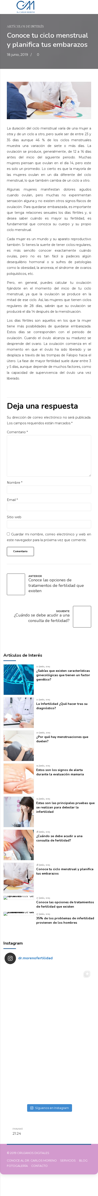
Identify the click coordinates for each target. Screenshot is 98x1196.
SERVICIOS (68, 1160)
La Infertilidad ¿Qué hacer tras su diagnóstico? (62, 706)
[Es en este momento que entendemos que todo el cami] (71, 1079)
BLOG (83, 1160)
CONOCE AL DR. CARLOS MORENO (32, 1160)
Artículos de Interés (25, 26)
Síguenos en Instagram (52, 1108)
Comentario (17, 432)
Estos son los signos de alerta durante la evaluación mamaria (60, 772)
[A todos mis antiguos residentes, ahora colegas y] (71, 990)
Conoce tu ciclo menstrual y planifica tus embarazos (64, 871)
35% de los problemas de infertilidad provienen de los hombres (65, 920)
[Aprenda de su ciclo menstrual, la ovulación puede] (27, 1034)
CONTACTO (39, 1166)
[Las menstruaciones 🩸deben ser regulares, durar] (27, 990)
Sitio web (14, 517)
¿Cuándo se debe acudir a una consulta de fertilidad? (59, 838)
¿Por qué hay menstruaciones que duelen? (62, 739)
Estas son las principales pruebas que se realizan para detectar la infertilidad (65, 807)
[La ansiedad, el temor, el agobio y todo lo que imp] (71, 1034)
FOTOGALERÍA (17, 1166)
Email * (12, 500)
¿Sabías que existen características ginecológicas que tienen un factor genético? (63, 675)
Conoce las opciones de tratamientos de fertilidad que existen (65, 904)
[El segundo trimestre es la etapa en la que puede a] (27, 1079)
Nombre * (14, 483)
